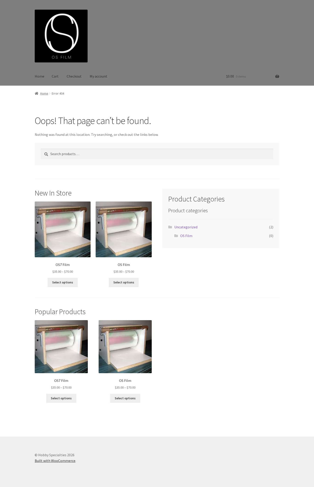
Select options (62, 282)
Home (39, 76)
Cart (55, 76)
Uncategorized (185, 227)
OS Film (186, 235)
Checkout (74, 76)
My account (98, 76)
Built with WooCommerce (55, 460)
